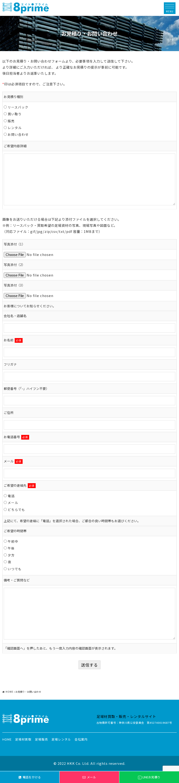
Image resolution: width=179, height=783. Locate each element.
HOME (7, 739)
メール (91, 777)
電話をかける (32, 777)
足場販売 (41, 739)
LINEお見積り (149, 777)
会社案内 (81, 739)
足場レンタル (61, 739)
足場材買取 (23, 739)
